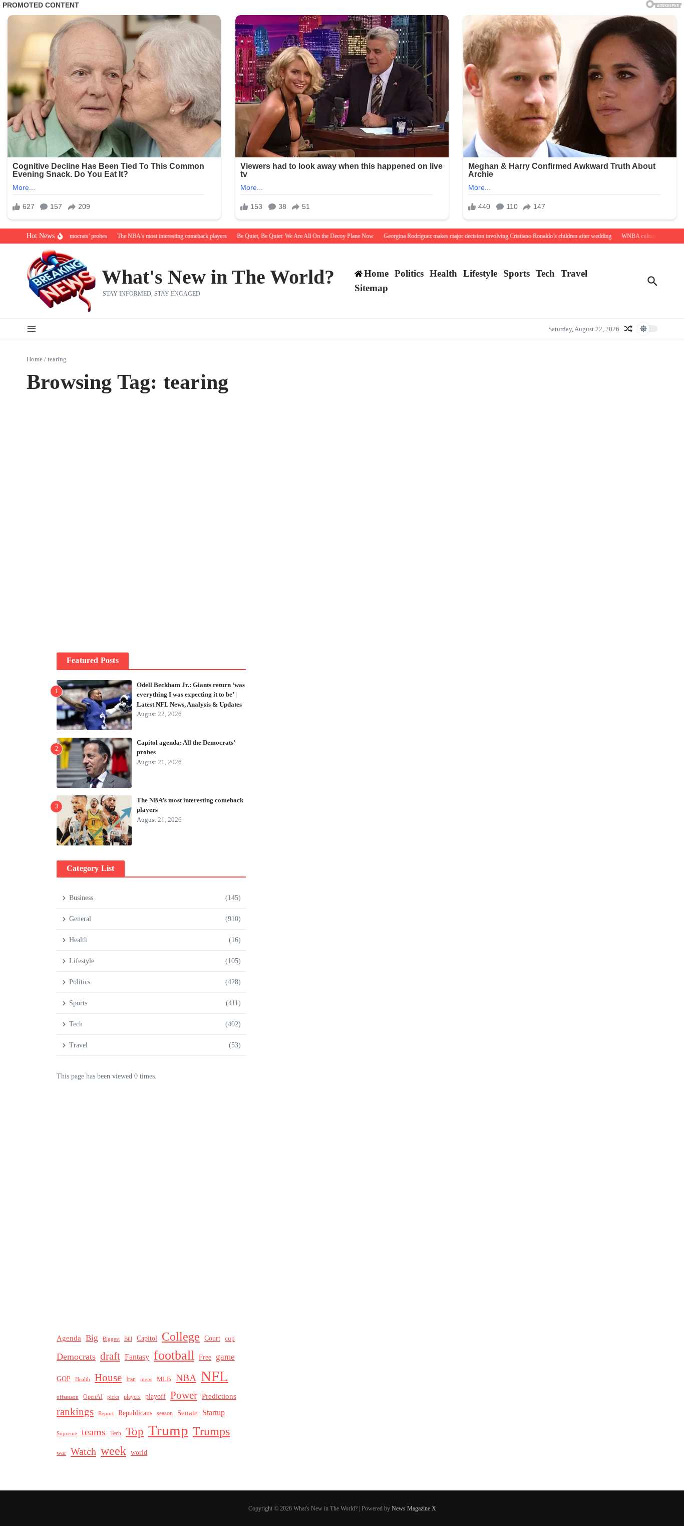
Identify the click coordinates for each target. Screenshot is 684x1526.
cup (230, 1338)
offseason (68, 1397)
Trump (168, 1430)
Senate (187, 1413)
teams (94, 1432)
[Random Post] (628, 329)
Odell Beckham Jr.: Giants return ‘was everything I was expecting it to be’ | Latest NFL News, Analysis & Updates (191, 694)
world (139, 1452)
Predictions (219, 1396)
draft (110, 1356)
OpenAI (93, 1396)
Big (92, 1338)
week (113, 1450)
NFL (214, 1376)
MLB (164, 1379)
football (174, 1355)
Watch (83, 1451)
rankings (75, 1412)
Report (106, 1413)
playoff (155, 1396)
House (108, 1377)
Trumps (211, 1431)
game (225, 1357)
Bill (128, 1339)
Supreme (67, 1433)
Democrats (76, 1357)
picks (113, 1397)
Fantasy (137, 1357)
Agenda (69, 1338)
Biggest (111, 1339)
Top (135, 1431)
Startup (213, 1412)
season (165, 1413)
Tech (545, 273)
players (132, 1396)
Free (205, 1357)
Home (35, 359)
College (181, 1336)
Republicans (135, 1413)
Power (183, 1395)
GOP (64, 1379)
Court (212, 1338)
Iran (131, 1379)
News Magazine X (414, 1508)
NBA (186, 1377)
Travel (574, 273)
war (61, 1452)
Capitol (147, 1338)
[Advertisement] (151, 529)
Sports (516, 273)
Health (443, 273)
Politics (409, 273)
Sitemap (371, 288)
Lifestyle (480, 273)
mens (146, 1379)
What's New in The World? (218, 277)
